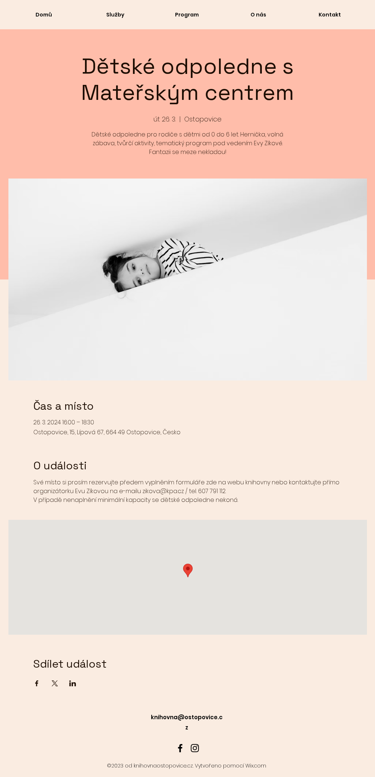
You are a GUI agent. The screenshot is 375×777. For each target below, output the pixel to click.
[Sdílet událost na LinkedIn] (72, 683)
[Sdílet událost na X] (54, 683)
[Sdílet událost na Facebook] (36, 683)
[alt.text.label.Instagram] (194, 748)
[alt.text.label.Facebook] (180, 748)
